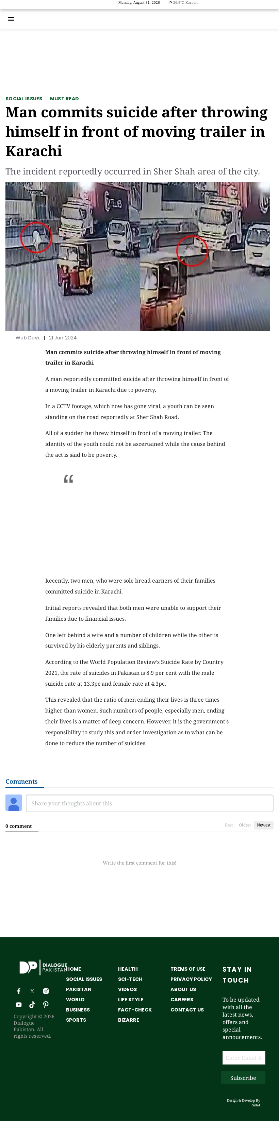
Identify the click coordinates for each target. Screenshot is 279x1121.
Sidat (256, 1105)
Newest (263, 825)
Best (229, 825)
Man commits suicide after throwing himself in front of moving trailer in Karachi (136, 131)
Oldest (245, 825)
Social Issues (24, 98)
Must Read (64, 98)
